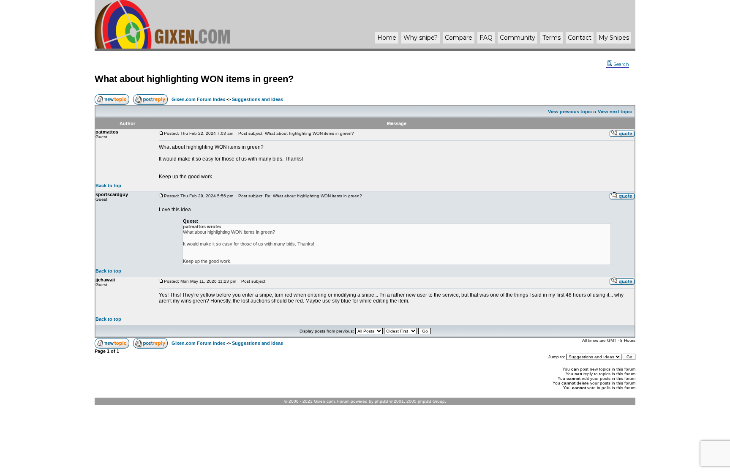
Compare (458, 37)
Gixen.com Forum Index (198, 99)
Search (621, 64)
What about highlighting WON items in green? (194, 79)
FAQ (486, 37)
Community (517, 37)
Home (386, 37)
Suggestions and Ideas (257, 99)
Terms (551, 37)
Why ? (420, 37)
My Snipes (614, 37)
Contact (579, 37)
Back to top (108, 185)
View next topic (615, 111)
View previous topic (570, 111)
